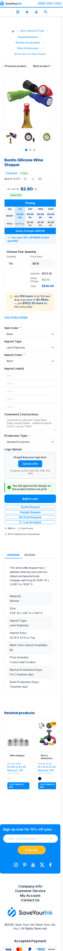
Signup (32, 850)
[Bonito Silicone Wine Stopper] (11, 137)
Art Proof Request (30, 517)
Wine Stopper (17, 755)
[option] (11, 137)
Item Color (11, 328)
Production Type (16, 435)
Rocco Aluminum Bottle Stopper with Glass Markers (48, 757)
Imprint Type (13, 341)
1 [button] (26, 150)
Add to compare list (32, 179)
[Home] (13, 31)
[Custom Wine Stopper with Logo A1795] (18, 734)
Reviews (29, 555)
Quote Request (30, 506)
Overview (13, 555)
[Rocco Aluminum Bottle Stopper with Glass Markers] (49, 734)
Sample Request (30, 512)
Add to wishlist (25, 179)
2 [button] (30, 150)
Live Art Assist (32, 522)
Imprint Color (13, 355)
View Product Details (16, 317)
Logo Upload (13, 449)
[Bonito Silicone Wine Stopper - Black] (29, 137)
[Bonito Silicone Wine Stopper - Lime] (47, 137)
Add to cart (30, 498)
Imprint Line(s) (14, 368)
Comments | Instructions (21, 414)
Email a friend (40, 179)
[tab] (13, 555)
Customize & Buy (16, 785)
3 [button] (34, 150)
